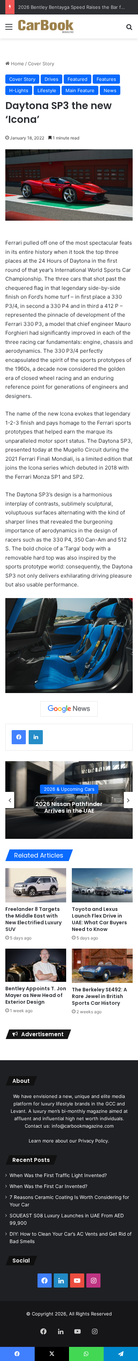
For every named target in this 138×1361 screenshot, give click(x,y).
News (110, 90)
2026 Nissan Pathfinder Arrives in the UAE (69, 807)
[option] (69, 800)
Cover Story (41, 63)
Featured (77, 79)
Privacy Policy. (93, 1141)
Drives (51, 79)
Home (17, 63)
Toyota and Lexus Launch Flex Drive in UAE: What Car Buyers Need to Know (99, 919)
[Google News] (69, 709)
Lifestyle (47, 90)
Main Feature (79, 90)
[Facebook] (19, 737)
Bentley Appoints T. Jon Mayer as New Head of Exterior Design (35, 995)
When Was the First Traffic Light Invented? (58, 1175)
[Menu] (8, 29)
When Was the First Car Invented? (48, 1186)
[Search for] (129, 29)
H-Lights (18, 90)
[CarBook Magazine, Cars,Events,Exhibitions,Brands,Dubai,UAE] (46, 26)
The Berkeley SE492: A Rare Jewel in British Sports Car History (99, 996)
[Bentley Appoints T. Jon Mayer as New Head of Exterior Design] (35, 965)
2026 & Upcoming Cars (69, 789)
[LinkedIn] (36, 737)
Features (106, 79)
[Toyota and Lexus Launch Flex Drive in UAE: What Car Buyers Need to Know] (102, 885)
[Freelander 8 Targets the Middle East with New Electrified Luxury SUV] (35, 885)
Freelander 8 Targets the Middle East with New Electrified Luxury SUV (33, 919)
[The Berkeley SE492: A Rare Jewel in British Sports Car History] (102, 966)
